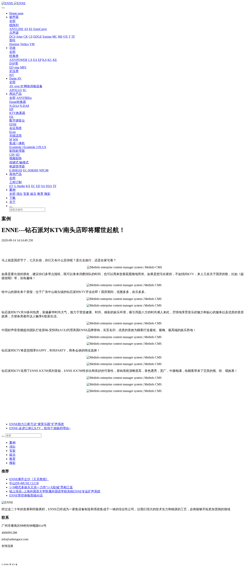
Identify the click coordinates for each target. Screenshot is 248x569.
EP (39, 59)
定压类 (14, 71)
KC (49, 59)
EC (33, 186)
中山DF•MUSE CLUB (24, 483)
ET (11, 186)
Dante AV (15, 78)
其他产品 (15, 174)
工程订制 (15, 182)
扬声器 (14, 17)
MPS (23, 67)
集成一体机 (17, 143)
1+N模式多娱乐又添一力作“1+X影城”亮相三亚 (41, 487)
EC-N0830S (30, 170)
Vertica (24, 44)
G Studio (19, 186)
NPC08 (43, 170)
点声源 (14, 32)
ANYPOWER (18, 59)
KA (44, 59)
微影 (47, 193)
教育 (40, 193)
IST (11, 75)
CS (31, 36)
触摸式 (24, 162)
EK (11, 116)
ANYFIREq (24, 97)
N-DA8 (24, 105)
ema (16, 67)
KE (55, 59)
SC (25, 90)
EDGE (37, 36)
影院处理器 (17, 150)
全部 (12, 21)
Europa (47, 36)
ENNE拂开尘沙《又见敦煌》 (29, 479)
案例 (12, 189)
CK (25, 36)
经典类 (14, 56)
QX (65, 36)
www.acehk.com (12, 558)
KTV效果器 (17, 113)
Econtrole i (16, 147)
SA (43, 186)
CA (30, 59)
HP (11, 109)
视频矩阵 (15, 158)
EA (35, 59)
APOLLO (15, 90)
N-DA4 (14, 105)
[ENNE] (124, 3)
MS (60, 36)
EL (31, 29)
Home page (16, 13)
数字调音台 (17, 120)
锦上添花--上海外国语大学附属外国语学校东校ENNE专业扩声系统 (54, 491)
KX (28, 186)
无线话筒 (15, 135)
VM (31, 44)
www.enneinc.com (13, 552)
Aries (19, 36)
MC (54, 36)
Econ (12, 132)
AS (26, 29)
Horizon (14, 44)
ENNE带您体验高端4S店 (26, 495)
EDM (12, 124)
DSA (49, 186)
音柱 (12, 40)
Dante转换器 (17, 102)
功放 (12, 47)
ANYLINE (16, 29)
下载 (12, 197)
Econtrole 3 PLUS (34, 147)
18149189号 (23, 564)
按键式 (14, 162)
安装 (26, 193)
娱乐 (33, 193)
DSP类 (13, 63)
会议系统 (15, 128)
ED (11, 67)
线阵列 (14, 25)
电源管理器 (17, 166)
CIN (12, 154)
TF (73, 36)
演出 (19, 193)
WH (15, 139)
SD (18, 154)
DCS (12, 36)
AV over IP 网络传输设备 (25, 86)
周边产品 (15, 93)
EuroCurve (40, 29)
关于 (12, 202)
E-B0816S (15, 170)
